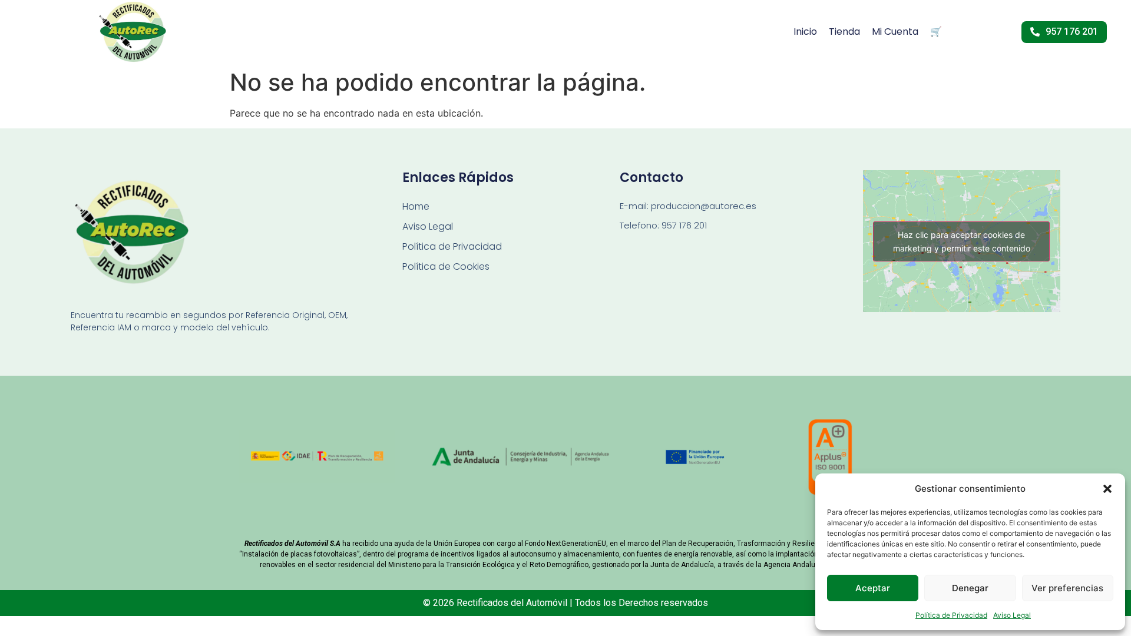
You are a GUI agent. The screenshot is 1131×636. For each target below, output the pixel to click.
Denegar (970, 588)
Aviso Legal (1012, 615)
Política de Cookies (446, 266)
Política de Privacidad (951, 615)
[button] (1107, 489)
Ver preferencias (1067, 588)
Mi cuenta (895, 31)
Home (415, 206)
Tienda (844, 31)
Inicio (805, 31)
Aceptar (872, 588)
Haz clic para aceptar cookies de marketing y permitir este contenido (961, 241)
